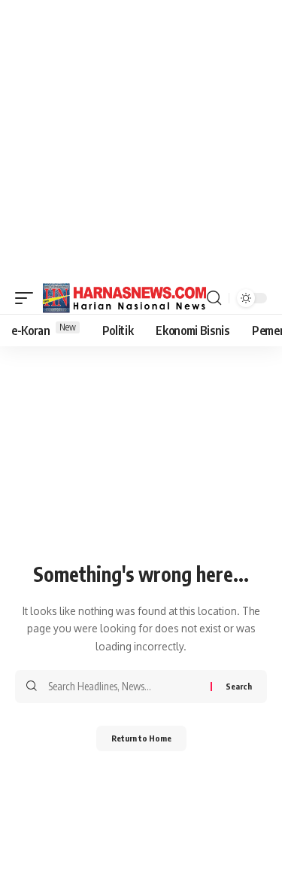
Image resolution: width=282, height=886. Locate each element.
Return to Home (141, 738)
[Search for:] (124, 686)
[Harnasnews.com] (125, 298)
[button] (28, 298)
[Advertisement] (141, 141)
